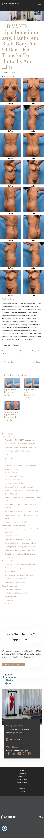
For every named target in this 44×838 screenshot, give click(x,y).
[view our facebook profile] (8, 753)
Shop (22, 785)
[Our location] (42, 817)
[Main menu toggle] (39, 4)
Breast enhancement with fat (15, 522)
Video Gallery (22, 782)
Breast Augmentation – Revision (13, 526)
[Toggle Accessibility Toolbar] (4, 828)
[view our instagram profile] (24, 753)
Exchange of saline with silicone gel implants (20, 543)
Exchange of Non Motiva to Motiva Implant (20, 487)
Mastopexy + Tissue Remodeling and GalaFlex (21, 564)
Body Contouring (8, 437)
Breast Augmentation (10, 469)
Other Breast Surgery (10, 561)
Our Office (22, 773)
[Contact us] (40, 817)
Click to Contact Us (13, 664)
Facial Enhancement (9, 586)
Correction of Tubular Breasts (15, 579)
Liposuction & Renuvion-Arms (11, 392)
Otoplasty (8, 604)
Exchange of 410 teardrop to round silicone (20, 547)
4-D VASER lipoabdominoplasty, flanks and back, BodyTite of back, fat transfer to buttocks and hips (21, 46)
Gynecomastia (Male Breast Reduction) (19, 575)
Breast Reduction (11, 571)
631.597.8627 (15, 740)
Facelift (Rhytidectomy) (13, 589)
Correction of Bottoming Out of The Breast (20, 550)
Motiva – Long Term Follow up (15, 483)
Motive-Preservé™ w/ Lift (14, 476)
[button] (13, 664)
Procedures (22, 776)
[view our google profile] (13, 753)
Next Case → (37, 362)
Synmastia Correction (12, 536)
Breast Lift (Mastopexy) (13, 568)
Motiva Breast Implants (13, 480)
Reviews (22, 788)
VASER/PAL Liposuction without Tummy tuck (20, 444)
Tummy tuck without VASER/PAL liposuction (20, 447)
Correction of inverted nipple (15, 582)
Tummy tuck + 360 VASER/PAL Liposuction (20, 440)
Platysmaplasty (10, 597)
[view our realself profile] (29, 753)
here (17, 354)
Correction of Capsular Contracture (17, 539)
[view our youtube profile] (19, 753)
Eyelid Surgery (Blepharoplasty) (16, 593)
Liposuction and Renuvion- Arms (30, 393)
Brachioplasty (9, 458)
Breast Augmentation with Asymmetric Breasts (22, 511)
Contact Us (22, 791)
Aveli (6, 455)
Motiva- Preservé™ (11, 472)
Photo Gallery (22, 779)
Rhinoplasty (9, 600)
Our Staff (22, 770)
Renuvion (8, 462)
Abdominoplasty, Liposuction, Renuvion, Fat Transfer (13, 416)
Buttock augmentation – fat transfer (18, 451)
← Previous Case (8, 362)
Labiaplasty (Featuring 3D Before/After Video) (21, 465)
